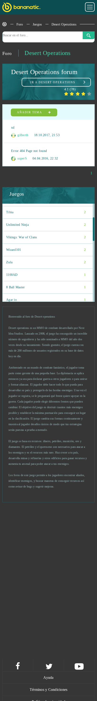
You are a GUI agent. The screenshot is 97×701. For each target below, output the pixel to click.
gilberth (22, 135)
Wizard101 (46, 250)
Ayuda (48, 678)
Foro (19, 24)
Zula (46, 262)
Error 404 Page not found (29, 151)
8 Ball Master (46, 287)
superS (21, 158)
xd (13, 127)
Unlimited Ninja (46, 225)
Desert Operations (64, 24)
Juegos (37, 24)
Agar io (46, 300)
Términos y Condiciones (49, 690)
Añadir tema (30, 112)
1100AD (46, 275)
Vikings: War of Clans (46, 237)
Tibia (46, 212)
